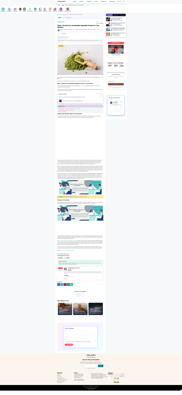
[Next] (122, 5)
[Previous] (61, 5)
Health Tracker (30, 11)
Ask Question (9, 11)
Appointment (3, 11)
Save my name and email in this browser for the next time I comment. (78, 341)
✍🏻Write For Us (59, 382)
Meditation (45, 11)
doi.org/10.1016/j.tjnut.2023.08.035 (67, 250)
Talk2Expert (15, 11)
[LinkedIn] (94, 357)
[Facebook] (87, 357)
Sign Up (100, 365)
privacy (89, 368)
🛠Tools (74, 1)
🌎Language (112, 1)
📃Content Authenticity (61, 378)
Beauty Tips (55, 11)
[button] (123, 1)
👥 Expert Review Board (61, 381)
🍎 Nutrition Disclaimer (80, 261)
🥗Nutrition (89, 1)
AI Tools (24, 11)
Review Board (60, 11)
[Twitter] (89, 357)
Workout (35, 11)
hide (64, 106)
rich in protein (69, 174)
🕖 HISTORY (67, 257)
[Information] (68, 37)
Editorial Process (68, 11)
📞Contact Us (59, 376)
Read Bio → (66, 278)
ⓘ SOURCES (60, 257)
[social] (68, 270)
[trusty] (116, 382)
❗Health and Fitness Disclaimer (62, 379)
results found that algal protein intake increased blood (68, 240)
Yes (78, 294)
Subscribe (119, 1)
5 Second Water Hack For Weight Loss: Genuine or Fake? (75, 196)
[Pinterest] (92, 357)
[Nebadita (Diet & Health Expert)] (65, 268)
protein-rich (82, 85)
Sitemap (84, 386)
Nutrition (40, 11)
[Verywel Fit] (61, 1)
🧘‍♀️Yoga (95, 1)
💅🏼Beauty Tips (103, 1)
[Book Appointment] (80, 187)
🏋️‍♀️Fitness (81, 1)
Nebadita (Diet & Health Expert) (74, 267)
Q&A (20, 11)
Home (58, 14)
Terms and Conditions (90, 386)
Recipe (50, 11)
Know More (92, 272)
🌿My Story (59, 375)
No (82, 294)
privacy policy (121, 86)
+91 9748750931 (80, 379)
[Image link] (116, 378)
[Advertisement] (80, 125)
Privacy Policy (96, 386)
